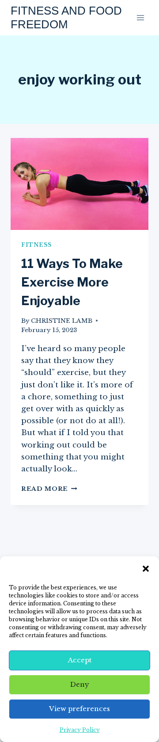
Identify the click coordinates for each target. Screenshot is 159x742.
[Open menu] (140, 17)
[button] (145, 568)
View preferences (79, 708)
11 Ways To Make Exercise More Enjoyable (72, 282)
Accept (79, 660)
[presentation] (79, 184)
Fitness (36, 244)
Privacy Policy (80, 730)
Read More (49, 489)
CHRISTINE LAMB (61, 321)
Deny (79, 684)
